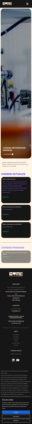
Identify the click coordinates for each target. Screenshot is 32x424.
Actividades (16, 339)
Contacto (16, 345)
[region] (16, 410)
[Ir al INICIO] (16, 274)
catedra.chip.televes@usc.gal (16, 321)
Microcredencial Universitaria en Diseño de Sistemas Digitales (15, 253)
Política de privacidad (16, 354)
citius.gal (17, 300)
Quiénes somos (16, 343)
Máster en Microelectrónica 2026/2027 (12, 207)
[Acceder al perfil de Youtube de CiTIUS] (17, 360)
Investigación (16, 334)
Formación (16, 337)
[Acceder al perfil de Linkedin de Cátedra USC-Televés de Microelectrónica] (13, 360)
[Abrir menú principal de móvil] (27, 4)
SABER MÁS (6, 197)
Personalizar (16, 416)
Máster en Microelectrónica (9, 179)
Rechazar (16, 420)
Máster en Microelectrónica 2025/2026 (12, 224)
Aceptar (16, 412)
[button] (9, 360)
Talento (16, 341)
